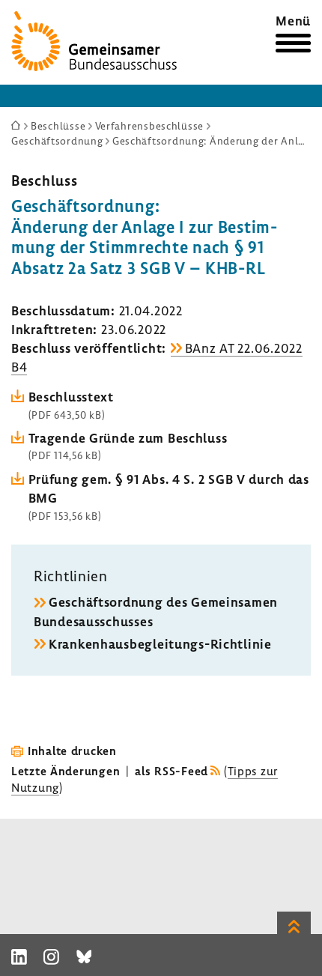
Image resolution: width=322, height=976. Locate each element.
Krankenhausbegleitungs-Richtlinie (160, 644)
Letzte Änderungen (65, 770)
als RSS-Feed (171, 770)
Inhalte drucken (72, 750)
